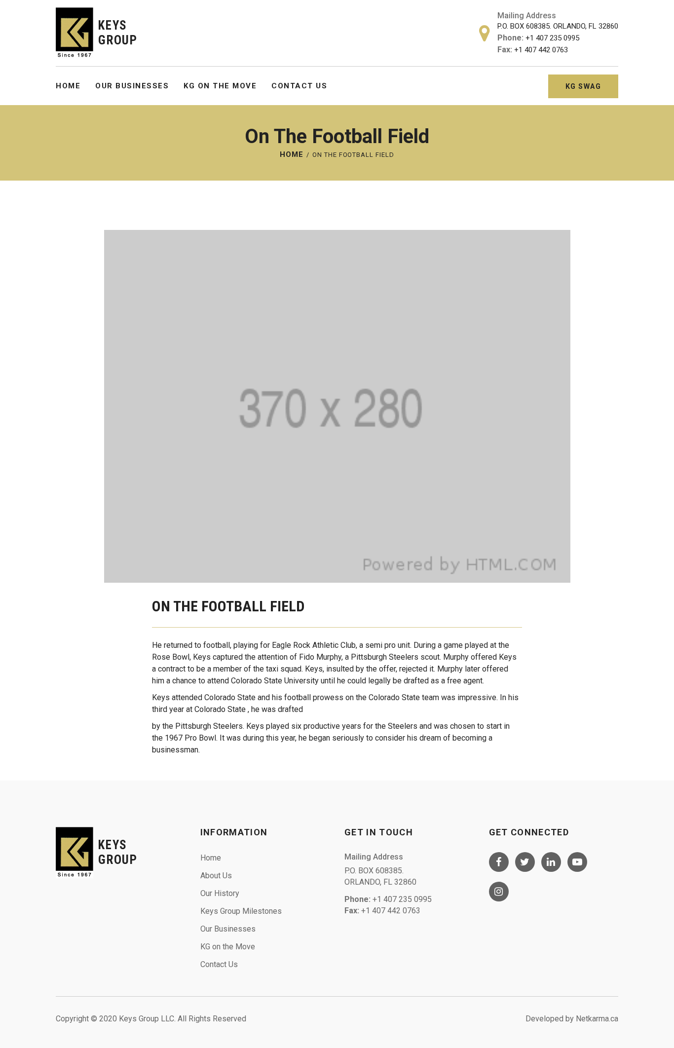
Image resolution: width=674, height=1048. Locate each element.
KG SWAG (583, 86)
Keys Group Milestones (241, 911)
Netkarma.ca (597, 1018)
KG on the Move (220, 85)
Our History (219, 893)
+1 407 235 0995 (552, 38)
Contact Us (299, 85)
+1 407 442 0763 (541, 49)
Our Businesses (132, 85)
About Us (216, 875)
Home (68, 85)
